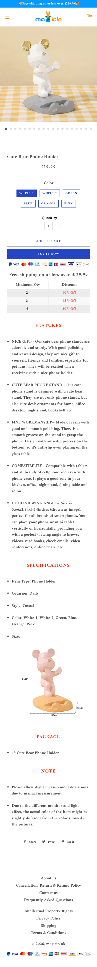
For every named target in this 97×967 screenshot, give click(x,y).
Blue (28, 203)
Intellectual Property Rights (48, 911)
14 (67, 129)
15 (72, 129)
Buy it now (48, 254)
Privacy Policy (48, 918)
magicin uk (55, 944)
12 (58, 129)
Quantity (49, 218)
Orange (48, 203)
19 (91, 129)
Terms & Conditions (48, 933)
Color (48, 183)
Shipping (48, 925)
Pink (68, 203)
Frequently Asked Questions (48, 900)
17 (81, 129)
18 (86, 129)
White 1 (26, 193)
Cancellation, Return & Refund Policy (48, 885)
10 (48, 129)
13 (62, 129)
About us (48, 878)
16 (76, 129)
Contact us (48, 893)
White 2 (49, 193)
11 (53, 129)
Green (71, 193)
